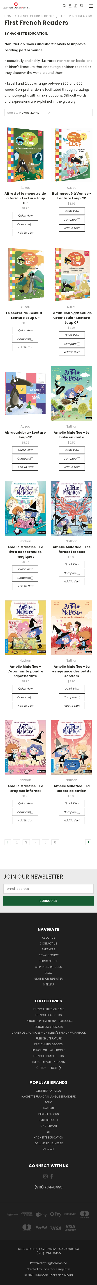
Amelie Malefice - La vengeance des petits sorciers (71, 671)
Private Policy (49, 955)
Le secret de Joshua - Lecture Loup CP (25, 315)
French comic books (48, 1056)
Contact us (48, 943)
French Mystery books (48, 1062)
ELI (48, 1132)
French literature (49, 1038)
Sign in (39, 979)
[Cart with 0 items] (81, 6)
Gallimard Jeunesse (49, 1143)
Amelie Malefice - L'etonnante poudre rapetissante (25, 671)
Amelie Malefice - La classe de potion (72, 788)
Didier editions (48, 1114)
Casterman (48, 1126)
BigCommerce (56, 1263)
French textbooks (48, 1015)
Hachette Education (48, 1137)
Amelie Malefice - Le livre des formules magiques (25, 552)
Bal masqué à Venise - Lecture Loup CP (71, 196)
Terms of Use (48, 961)
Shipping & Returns (48, 967)
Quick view (25, 215)
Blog (48, 973)
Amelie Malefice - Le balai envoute (72, 435)
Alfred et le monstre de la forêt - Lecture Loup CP (25, 198)
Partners (48, 949)
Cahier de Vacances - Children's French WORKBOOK (49, 1033)
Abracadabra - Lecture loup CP (25, 435)
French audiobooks (48, 1044)
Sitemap (48, 984)
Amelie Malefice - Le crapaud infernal (25, 788)
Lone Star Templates (57, 1269)
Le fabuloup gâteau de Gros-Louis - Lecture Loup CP (71, 318)
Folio (48, 1102)
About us (48, 938)
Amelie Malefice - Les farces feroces (71, 549)
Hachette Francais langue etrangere (48, 1096)
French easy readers (49, 1027)
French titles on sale (48, 1009)
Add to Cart (25, 232)
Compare (23, 224)
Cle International (48, 1091)
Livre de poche (49, 1120)
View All (48, 1149)
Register (56, 979)
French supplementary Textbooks (49, 1021)
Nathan (48, 1108)
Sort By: (12, 112)
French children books (48, 1050)
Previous (7, 1280)
